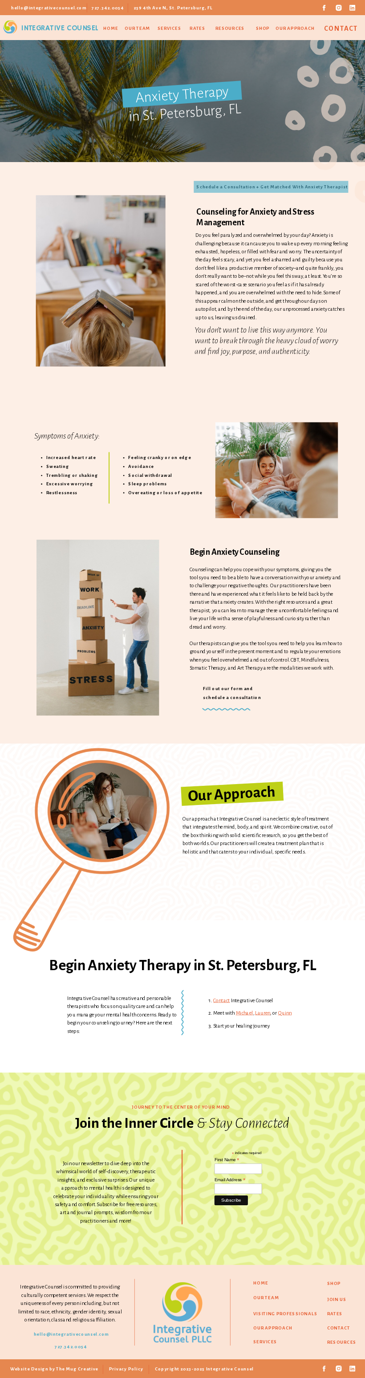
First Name (227, 1160)
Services (169, 28)
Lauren (262, 1013)
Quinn (285, 1013)
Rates (197, 28)
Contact (221, 1000)
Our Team (137, 28)
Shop (263, 28)
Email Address (230, 1180)
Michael (244, 1013)
